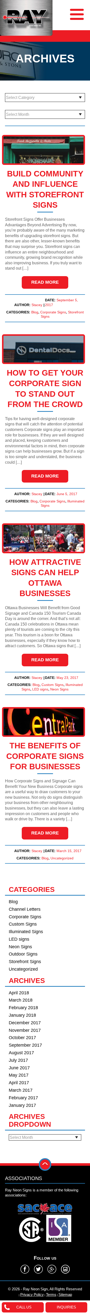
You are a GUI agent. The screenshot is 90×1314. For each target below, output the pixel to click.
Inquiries (66, 1307)
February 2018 (23, 1007)
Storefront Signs (25, 961)
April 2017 (19, 1082)
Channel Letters (24, 909)
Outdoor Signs (23, 954)
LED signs (40, 689)
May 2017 (18, 1075)
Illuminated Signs (26, 931)
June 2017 (19, 1068)
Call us (24, 1307)
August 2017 (21, 1052)
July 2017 (18, 1060)
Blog (34, 312)
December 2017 (25, 1022)
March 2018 (20, 1000)
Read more (45, 282)
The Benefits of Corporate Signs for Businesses (45, 756)
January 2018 (22, 1015)
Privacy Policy (32, 1294)
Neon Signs (59, 689)
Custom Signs (53, 685)
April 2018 (19, 993)
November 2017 (25, 1030)
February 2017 (23, 1098)
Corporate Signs (53, 312)
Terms (51, 1294)
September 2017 (25, 1045)
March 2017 (20, 1090)
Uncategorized (62, 858)
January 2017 (22, 1105)
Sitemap (65, 1294)
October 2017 (22, 1037)
